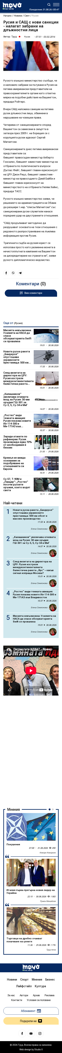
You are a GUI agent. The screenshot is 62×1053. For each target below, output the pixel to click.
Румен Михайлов (48, 901)
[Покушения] (31, 827)
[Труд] (31, 968)
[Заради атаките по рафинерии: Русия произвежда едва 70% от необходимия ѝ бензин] (46, 442)
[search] (49, 4)
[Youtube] (31, 1033)
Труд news (51, 950)
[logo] (12, 6)
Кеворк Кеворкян (48, 853)
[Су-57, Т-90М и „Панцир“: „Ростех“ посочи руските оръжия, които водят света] (46, 485)
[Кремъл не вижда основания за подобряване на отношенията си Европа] (46, 463)
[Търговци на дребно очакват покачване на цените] (31, 921)
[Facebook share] (6, 273)
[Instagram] (40, 1033)
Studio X (38, 1049)
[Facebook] (22, 1033)
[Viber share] (13, 273)
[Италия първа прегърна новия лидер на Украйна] (31, 872)
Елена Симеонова (39, 529)
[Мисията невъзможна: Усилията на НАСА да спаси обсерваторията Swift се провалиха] (46, 336)
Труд (14, 36)
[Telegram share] (20, 273)
